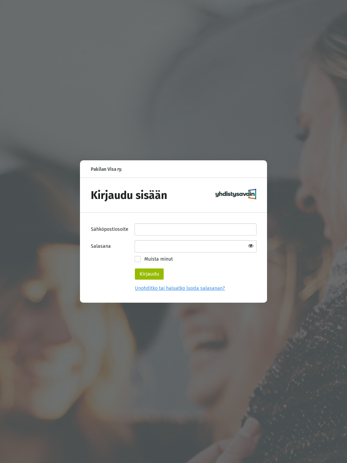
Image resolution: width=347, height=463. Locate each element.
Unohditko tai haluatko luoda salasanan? (180, 288)
